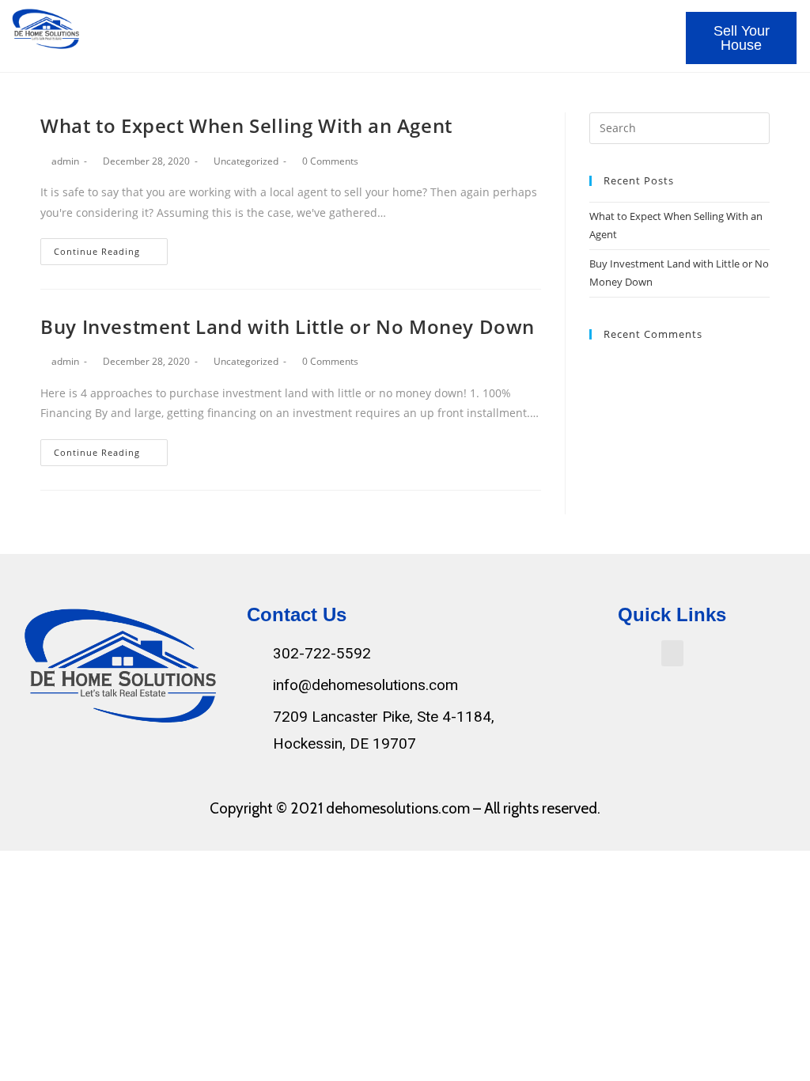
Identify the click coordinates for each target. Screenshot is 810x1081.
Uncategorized (246, 161)
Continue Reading (97, 251)
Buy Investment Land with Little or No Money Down (287, 326)
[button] (659, 29)
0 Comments (330, 161)
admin (65, 161)
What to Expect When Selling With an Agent (246, 125)
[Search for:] (679, 126)
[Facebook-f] (101, 758)
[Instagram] (133, 758)
